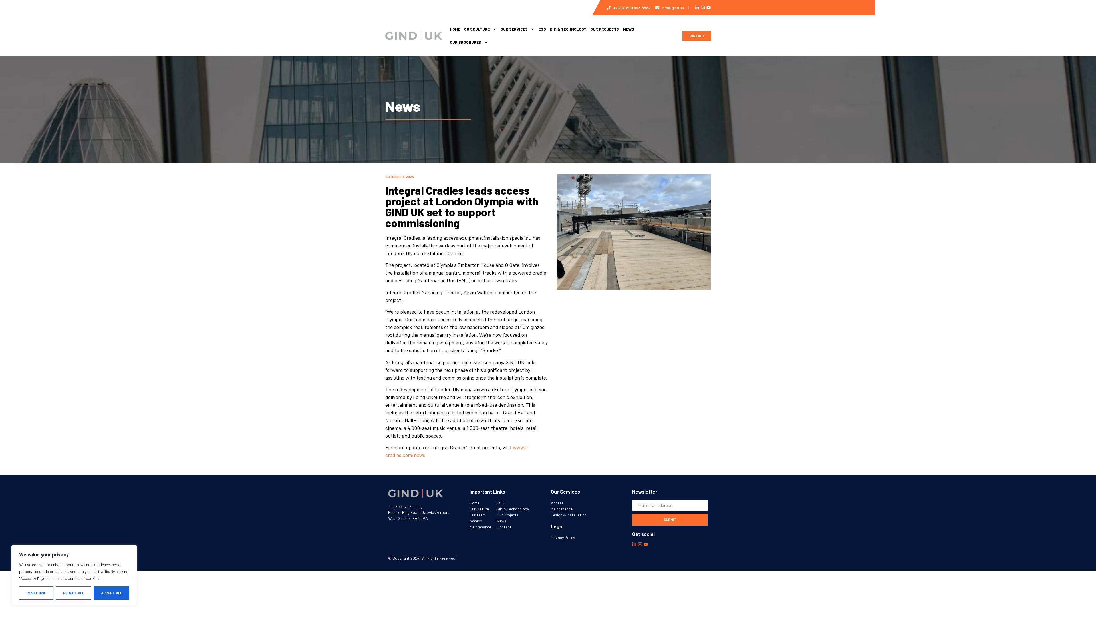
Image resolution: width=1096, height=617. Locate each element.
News (628, 29)
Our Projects (604, 29)
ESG (542, 29)
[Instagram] (703, 7)
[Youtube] (708, 7)
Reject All (73, 593)
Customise (36, 593)
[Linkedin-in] (697, 7)
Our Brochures (465, 42)
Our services (514, 29)
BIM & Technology (568, 29)
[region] (74, 575)
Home (455, 29)
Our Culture (477, 29)
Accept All (111, 593)
